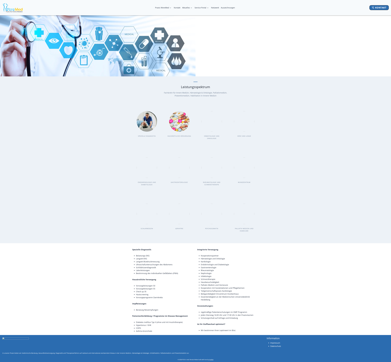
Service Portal (200, 7)
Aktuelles (186, 7)
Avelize (211, 359)
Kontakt (177, 7)
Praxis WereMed (162, 7)
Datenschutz (275, 346)
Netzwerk (215, 7)
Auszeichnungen (228, 7)
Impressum (275, 343)
